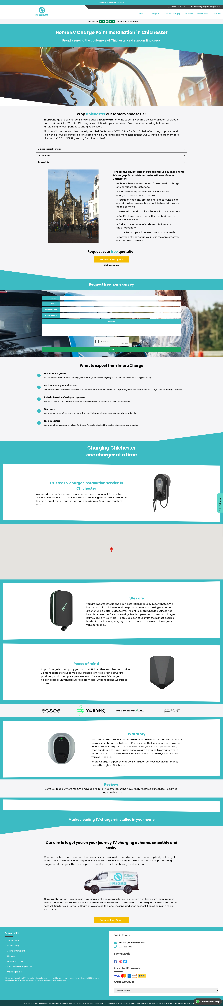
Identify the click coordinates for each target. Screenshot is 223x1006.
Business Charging (172, 13)
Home (140, 13)
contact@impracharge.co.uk (207, 6)
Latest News (202, 13)
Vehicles (189, 13)
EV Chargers (153, 13)
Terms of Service (62, 978)
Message (111, 321)
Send (111, 349)
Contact (217, 13)
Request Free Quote (111, 259)
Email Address (51, 309)
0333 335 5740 (178, 6)
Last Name (51, 304)
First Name (51, 298)
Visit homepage (111, 265)
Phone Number (51, 315)
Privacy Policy (46, 978)
